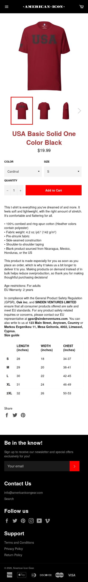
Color (8, 161)
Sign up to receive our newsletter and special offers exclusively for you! (38, 454)
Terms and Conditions (19, 542)
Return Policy (13, 555)
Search (9, 499)
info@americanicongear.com (23, 492)
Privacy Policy (13, 548)
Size (47, 161)
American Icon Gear (23, 568)
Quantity (10, 180)
